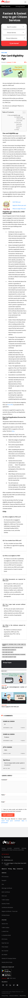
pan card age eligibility (9, 649)
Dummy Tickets (6, 903)
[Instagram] (6, 985)
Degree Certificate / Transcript (9, 911)
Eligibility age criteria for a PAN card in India (20, 118)
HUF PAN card (16, 202)
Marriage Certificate (7, 888)
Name (3, 794)
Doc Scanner (5, 950)
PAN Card (4, 896)
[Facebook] (3, 985)
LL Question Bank (6, 935)
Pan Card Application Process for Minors (19, 125)
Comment (4, 779)
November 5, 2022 (8, 727)
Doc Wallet (4, 954)
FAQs (17, 129)
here (13, 431)
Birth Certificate (6, 892)
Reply (23, 727)
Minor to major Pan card (19, 208)
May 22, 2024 (6, 768)
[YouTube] (17, 985)
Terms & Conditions (13, 995)
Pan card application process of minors (13, 654)
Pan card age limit (7, 652)
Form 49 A (10, 404)
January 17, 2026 (11, 62)
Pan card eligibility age (14, 115)
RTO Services (5, 876)
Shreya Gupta (7, 662)
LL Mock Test (5, 931)
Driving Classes (6, 915)
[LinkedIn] (10, 985)
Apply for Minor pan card (19, 205)
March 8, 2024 (7, 753)
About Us (4, 868)
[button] (11, 26)
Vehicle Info (5, 923)
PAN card (4, 52)
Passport (4, 880)
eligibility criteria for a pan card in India (14, 645)
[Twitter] (13, 985)
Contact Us (20, 868)
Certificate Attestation (7, 907)
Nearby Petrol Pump (7, 962)
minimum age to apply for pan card (12, 647)
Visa (3, 884)
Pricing (10, 868)
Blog (14, 868)
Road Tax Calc (5, 943)
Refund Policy (23, 995)
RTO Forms (4, 939)
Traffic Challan (5, 899)
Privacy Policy (5, 995)
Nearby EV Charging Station (9, 958)
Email (3, 801)
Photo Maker (5, 947)
